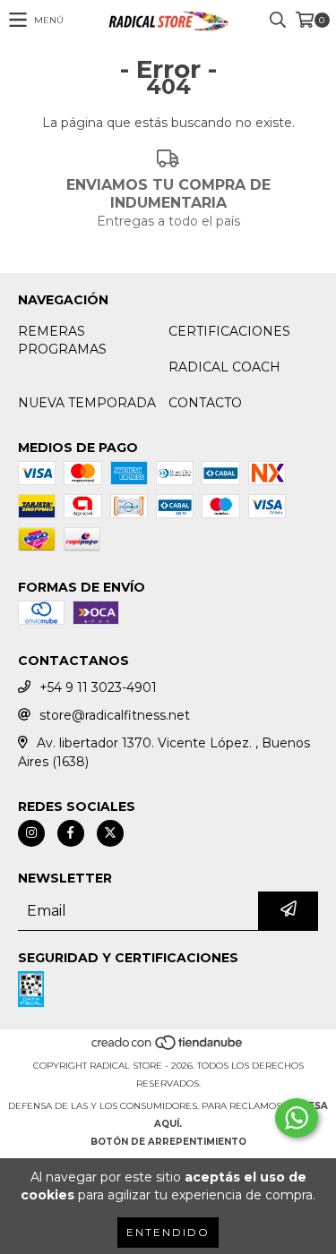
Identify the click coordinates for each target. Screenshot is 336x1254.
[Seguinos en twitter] (110, 833)
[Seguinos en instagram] (31, 833)
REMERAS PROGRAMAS (62, 340)
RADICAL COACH (224, 367)
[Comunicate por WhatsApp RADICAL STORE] (296, 1118)
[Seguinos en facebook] (70, 833)
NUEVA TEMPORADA (87, 403)
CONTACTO (205, 403)
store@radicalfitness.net (114, 715)
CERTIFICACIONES (229, 331)
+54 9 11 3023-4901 (98, 687)
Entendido (168, 1232)
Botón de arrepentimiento (168, 1141)
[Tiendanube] (168, 1048)
